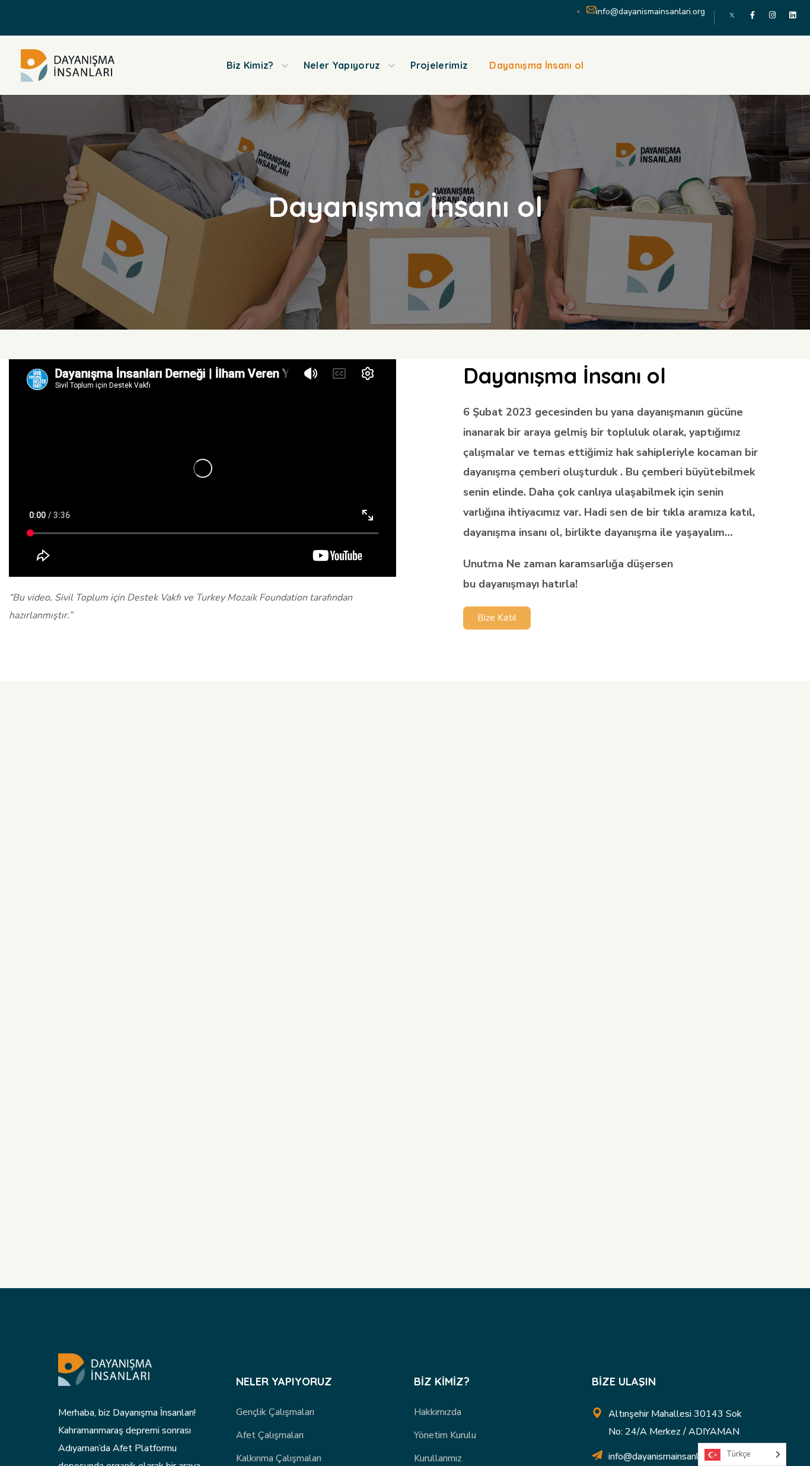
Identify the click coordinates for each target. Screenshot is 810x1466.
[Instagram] (772, 15)
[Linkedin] (792, 15)
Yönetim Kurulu (445, 1435)
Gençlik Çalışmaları (275, 1412)
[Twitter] (732, 15)
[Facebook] (752, 15)
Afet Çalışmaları (270, 1435)
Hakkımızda (437, 1412)
